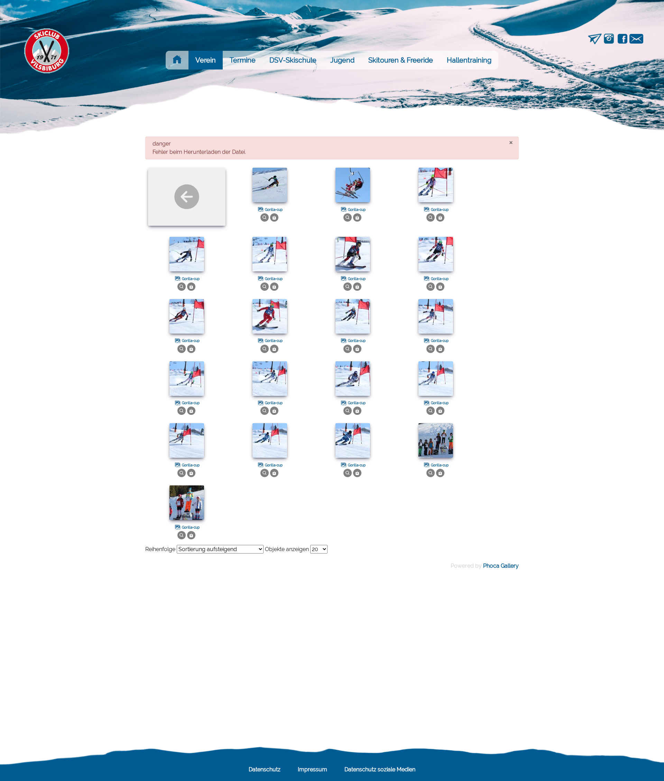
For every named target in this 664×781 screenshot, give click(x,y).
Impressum (312, 769)
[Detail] (264, 217)
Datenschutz (264, 769)
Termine (243, 60)
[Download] (274, 217)
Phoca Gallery (501, 565)
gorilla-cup (274, 210)
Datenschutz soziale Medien (379, 769)
